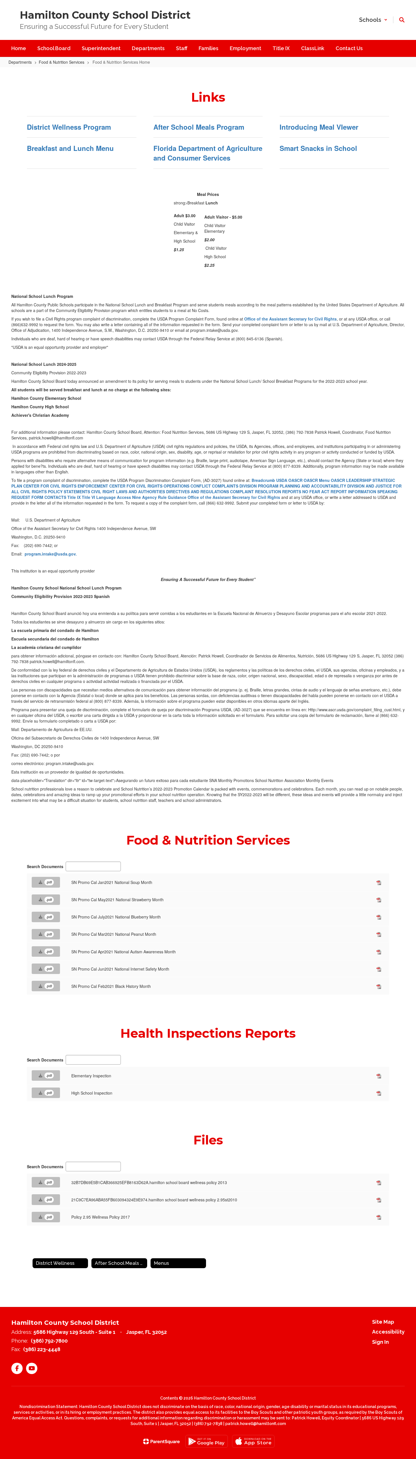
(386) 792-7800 (49, 1341)
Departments (20, 62)
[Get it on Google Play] (206, 1441)
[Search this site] (402, 20)
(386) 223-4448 (41, 1349)
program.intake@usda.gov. (51, 554)
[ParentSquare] (161, 1441)
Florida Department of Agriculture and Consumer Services (207, 153)
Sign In (380, 1342)
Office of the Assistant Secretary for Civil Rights (290, 319)
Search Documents (45, 866)
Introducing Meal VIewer (319, 127)
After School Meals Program (198, 127)
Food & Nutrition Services (61, 62)
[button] (373, 19)
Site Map (383, 1322)
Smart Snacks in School (318, 148)
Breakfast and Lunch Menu (70, 148)
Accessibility (388, 1332)
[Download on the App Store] (253, 1441)
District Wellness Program (69, 127)
